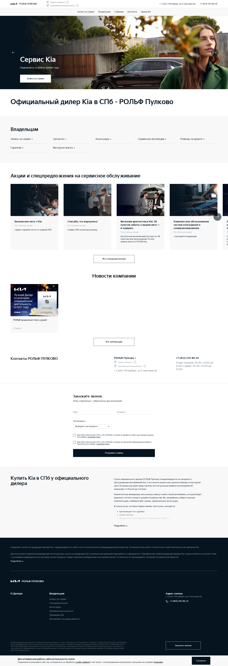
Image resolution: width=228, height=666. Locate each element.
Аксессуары (55, 607)
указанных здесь (93, 437)
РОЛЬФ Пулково (124, 358)
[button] (107, 86)
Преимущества (56, 615)
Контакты (132, 12)
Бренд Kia (146, 12)
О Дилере (17, 593)
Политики (158, 662)
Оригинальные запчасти (61, 611)
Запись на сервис (85, 12)
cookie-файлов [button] (83, 662)
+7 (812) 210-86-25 (208, 4)
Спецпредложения (58, 603)
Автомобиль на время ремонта (64, 619)
